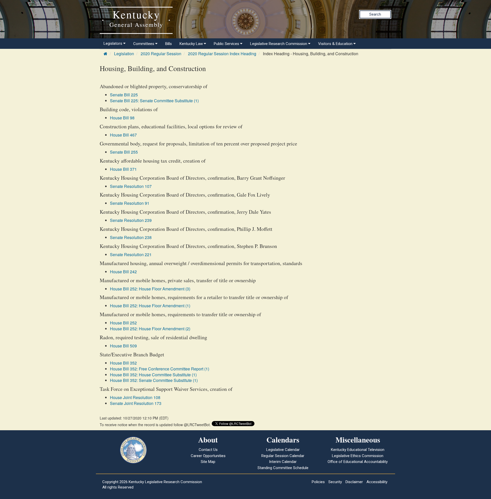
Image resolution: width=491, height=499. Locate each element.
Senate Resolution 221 (131, 254)
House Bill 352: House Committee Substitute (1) (153, 375)
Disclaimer (354, 482)
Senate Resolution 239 (131, 220)
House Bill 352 (123, 363)
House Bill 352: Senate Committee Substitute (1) (154, 380)
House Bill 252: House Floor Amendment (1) (150, 306)
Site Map (208, 461)
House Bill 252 (123, 323)
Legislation (124, 53)
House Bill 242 (123, 272)
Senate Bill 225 (124, 95)
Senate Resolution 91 (129, 203)
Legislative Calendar (283, 449)
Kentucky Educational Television (357, 449)
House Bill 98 (122, 118)
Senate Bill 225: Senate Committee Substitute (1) (154, 101)
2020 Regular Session (161, 53)
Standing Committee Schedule (283, 468)
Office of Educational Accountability (358, 461)
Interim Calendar (283, 461)
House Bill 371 (123, 169)
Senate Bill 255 (124, 152)
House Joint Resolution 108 (135, 397)
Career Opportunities (208, 455)
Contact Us (208, 449)
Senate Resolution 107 (131, 186)
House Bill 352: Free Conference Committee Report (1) (159, 369)
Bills (168, 43)
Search (375, 14)
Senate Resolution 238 (131, 237)
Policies (318, 482)
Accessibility (376, 482)
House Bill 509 (123, 346)
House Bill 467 (123, 135)
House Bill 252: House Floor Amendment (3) (150, 289)
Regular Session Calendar (282, 455)
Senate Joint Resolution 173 (135, 403)
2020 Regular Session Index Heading (222, 53)
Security (335, 482)
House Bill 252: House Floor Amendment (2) (150, 329)
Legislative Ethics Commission (357, 455)
